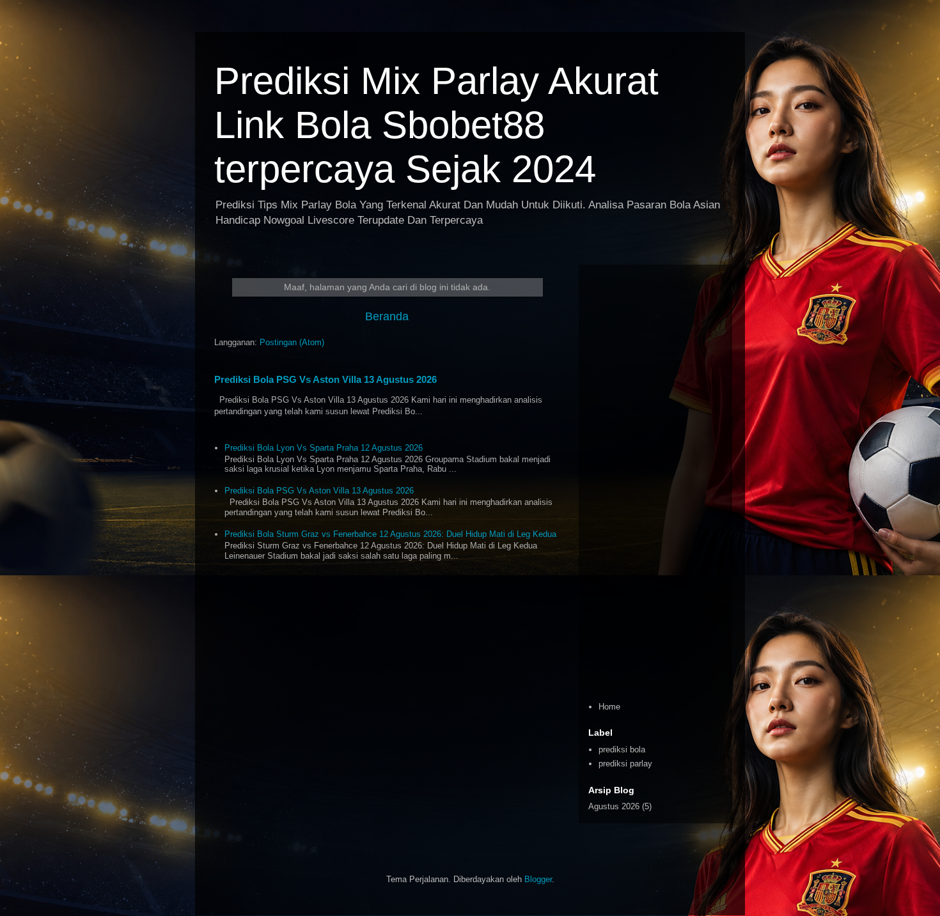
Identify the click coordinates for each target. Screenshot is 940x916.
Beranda (387, 316)
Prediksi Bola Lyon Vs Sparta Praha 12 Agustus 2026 (323, 448)
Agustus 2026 (613, 806)
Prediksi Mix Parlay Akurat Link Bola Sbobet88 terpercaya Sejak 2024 (436, 124)
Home (609, 706)
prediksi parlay (625, 763)
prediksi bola (622, 749)
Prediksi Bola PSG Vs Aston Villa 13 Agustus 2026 (325, 379)
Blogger (538, 879)
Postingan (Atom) (292, 342)
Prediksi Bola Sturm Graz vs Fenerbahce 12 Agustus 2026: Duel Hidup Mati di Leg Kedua (390, 534)
